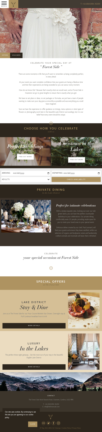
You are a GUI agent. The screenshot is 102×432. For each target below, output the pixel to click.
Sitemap (58, 428)
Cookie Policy (66, 428)
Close (32, 424)
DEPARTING (57, 173)
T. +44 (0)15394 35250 (90, 4)
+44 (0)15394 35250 (52, 404)
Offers (5, 55)
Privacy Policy (76, 428)
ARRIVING (6, 173)
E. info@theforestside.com (51, 407)
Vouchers (16, 55)
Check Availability (76, 179)
